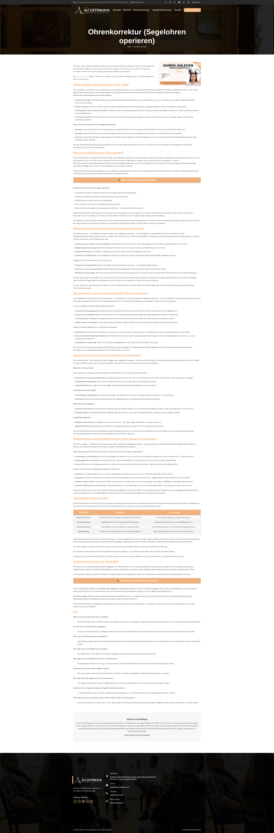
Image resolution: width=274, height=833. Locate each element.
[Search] (165, 2)
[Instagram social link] (79, 801)
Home (129, 46)
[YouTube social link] (83, 801)
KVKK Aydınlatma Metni (191, 830)
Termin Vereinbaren (192, 10)
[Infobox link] (131, 785)
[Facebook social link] (75, 801)
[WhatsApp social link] (87, 801)
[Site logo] (92, 10)
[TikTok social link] (91, 801)
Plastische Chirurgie (140, 46)
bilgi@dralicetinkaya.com (137, 2)
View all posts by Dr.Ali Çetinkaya (137, 735)
